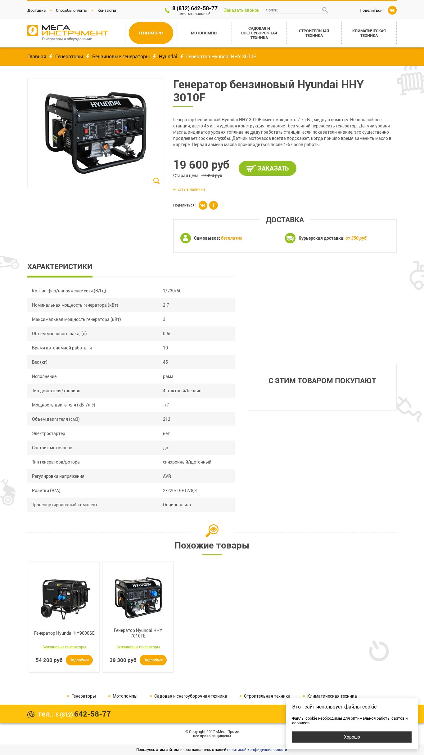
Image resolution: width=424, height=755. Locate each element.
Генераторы (69, 57)
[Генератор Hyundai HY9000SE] (64, 597)
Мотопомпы (125, 696)
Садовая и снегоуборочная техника (190, 696)
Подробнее (79, 660)
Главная (36, 57)
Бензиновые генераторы (121, 57)
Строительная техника (267, 696)
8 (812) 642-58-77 (195, 10)
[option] (64, 617)
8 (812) (83, 714)
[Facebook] (213, 205)
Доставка (36, 10)
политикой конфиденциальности (257, 750)
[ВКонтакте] (392, 10)
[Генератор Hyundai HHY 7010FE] (138, 597)
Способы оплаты (71, 10)
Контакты (106, 10)
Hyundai (168, 57)
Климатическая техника (332, 696)
